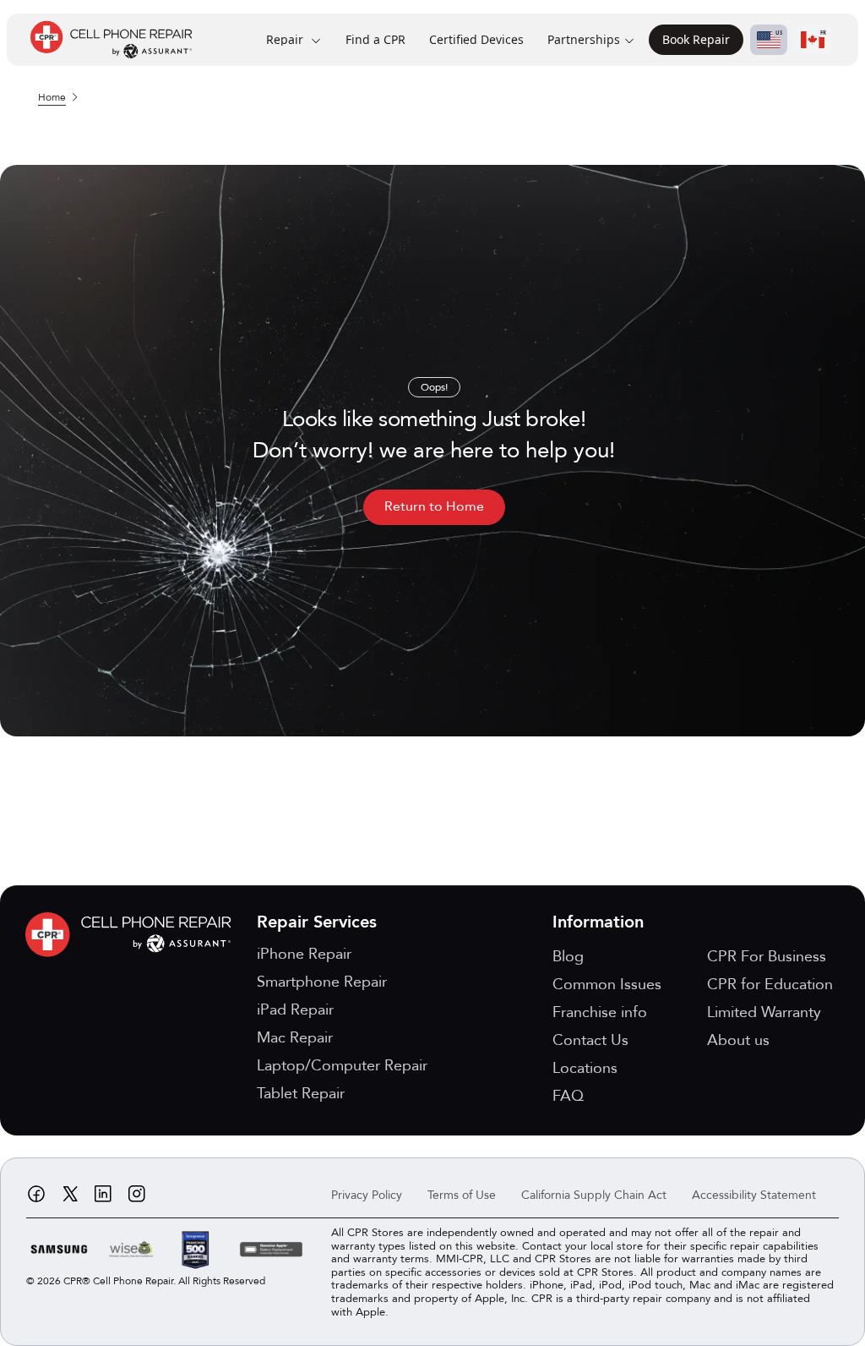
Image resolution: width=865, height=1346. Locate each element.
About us (738, 1040)
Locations (584, 1068)
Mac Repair (295, 1037)
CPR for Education (770, 984)
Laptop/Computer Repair (342, 1065)
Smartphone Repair (322, 982)
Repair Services (317, 922)
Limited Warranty (764, 1012)
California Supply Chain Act (593, 1195)
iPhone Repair (304, 954)
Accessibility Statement (754, 1195)
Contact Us (590, 1040)
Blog (568, 956)
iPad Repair (295, 1009)
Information (598, 922)
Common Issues (606, 984)
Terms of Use (461, 1195)
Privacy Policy (366, 1195)
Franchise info (599, 1012)
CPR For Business (766, 956)
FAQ (568, 1096)
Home (52, 97)
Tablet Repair (301, 1093)
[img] (132, 934)
